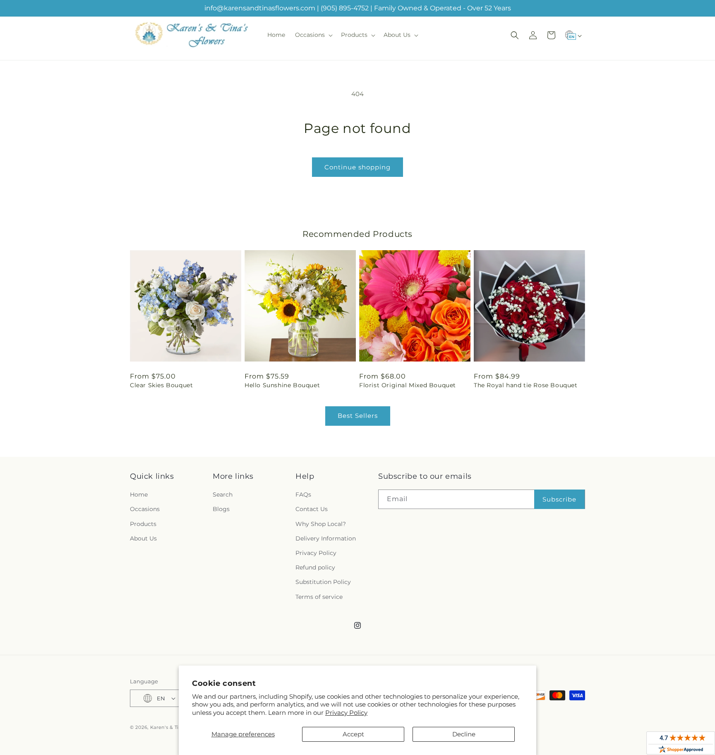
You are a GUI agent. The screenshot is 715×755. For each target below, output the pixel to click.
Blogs (221, 509)
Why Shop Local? (320, 524)
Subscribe (559, 499)
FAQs (303, 494)
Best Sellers (358, 416)
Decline (463, 734)
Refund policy (315, 567)
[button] (313, 34)
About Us (143, 538)
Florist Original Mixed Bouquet (407, 385)
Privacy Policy (346, 712)
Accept (353, 734)
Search (223, 494)
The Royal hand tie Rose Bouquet (526, 385)
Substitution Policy (323, 582)
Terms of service (319, 597)
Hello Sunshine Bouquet (282, 385)
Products (143, 524)
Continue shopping (357, 167)
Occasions (145, 509)
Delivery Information (325, 538)
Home (139, 494)
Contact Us (311, 509)
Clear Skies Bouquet (161, 385)
